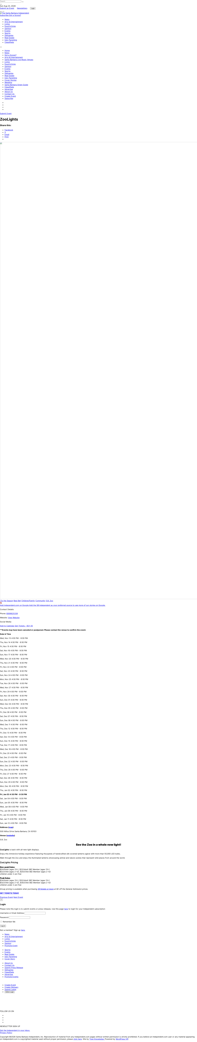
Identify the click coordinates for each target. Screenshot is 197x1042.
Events (7, 31)
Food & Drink (10, 26)
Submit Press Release (14, 967)
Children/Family (28, 601)
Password (4, 917)
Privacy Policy (6, 1032)
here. (23, 930)
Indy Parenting (11, 40)
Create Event (10, 96)
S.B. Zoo (49, 601)
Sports (7, 33)
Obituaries (9, 35)
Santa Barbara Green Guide (16, 85)
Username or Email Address (12, 913)
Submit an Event (7, 8)
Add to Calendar (7, 626)
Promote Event (11, 945)
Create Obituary (11, 987)
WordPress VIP (122, 1039)
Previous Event (6, 897)
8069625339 (12, 613)
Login (33, 8)
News (7, 19)
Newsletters (22, 8)
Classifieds (9, 42)
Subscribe (4, 15)
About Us (9, 91)
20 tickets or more (46, 889)
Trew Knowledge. (97, 1039)
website (10, 835)
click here (77, 1039)
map (11, 827)
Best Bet (17, 601)
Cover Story (10, 959)
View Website (13, 617)
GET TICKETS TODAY (9, 893)
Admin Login (9, 992)
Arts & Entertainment (14, 22)
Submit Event (6, 113)
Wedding (8, 82)
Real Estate (9, 38)
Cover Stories (10, 80)
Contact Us (9, 94)
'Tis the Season (6, 601)
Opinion (8, 28)
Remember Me (8, 922)
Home (7, 50)
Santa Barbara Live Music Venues (19, 59)
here (66, 909)
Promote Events (11, 977)
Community (40, 601)
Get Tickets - (24, 626)
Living (7, 24)
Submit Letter (10, 989)
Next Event (18, 897)
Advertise (9, 89)
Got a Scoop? (15, 15)
